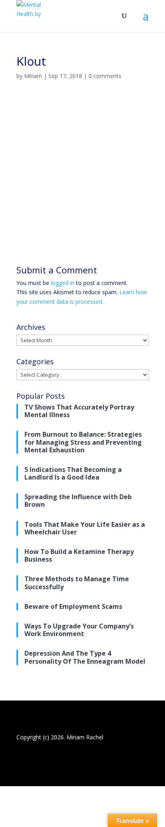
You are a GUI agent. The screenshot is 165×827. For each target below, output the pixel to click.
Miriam (33, 76)
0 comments (105, 76)
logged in (62, 283)
